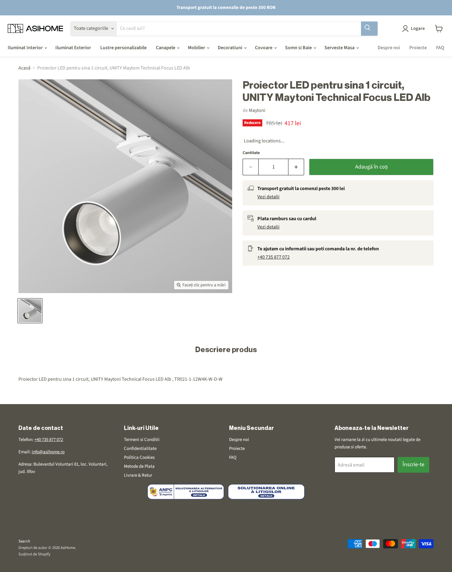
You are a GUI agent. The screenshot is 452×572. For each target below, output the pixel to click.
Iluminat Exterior (73, 47)
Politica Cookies (139, 457)
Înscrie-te (413, 464)
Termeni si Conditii (142, 439)
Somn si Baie (299, 47)
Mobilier (197, 47)
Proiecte (418, 47)
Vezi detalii (268, 196)
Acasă (24, 68)
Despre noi (389, 47)
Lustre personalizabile (123, 47)
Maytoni (257, 110)
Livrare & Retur (138, 475)
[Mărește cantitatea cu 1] (296, 167)
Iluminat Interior (26, 47)
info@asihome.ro (48, 452)
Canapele (166, 47)
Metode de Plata (139, 466)
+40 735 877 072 (273, 257)
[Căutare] (369, 29)
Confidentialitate (140, 448)
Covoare (264, 47)
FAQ (440, 47)
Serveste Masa (339, 47)
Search (24, 541)
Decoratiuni (230, 47)
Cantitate (251, 152)
